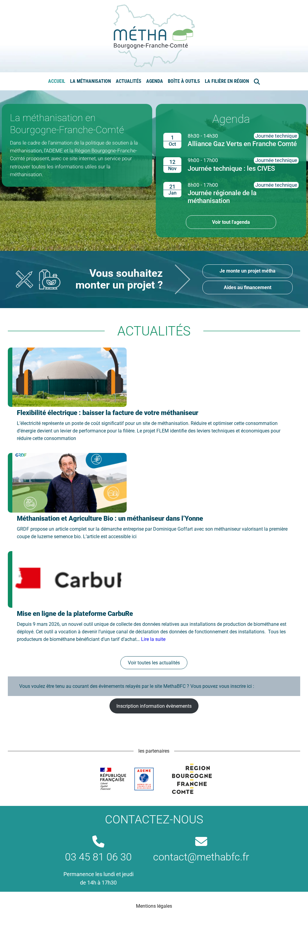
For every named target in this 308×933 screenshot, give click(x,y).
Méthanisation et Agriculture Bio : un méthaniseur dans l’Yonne (110, 518)
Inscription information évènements (154, 706)
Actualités (128, 81)
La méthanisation (90, 81)
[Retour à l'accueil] (154, 36)
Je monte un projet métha (248, 271)
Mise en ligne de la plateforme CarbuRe (75, 613)
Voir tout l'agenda (231, 222)
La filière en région (227, 81)
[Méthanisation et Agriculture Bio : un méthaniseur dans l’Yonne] (67, 483)
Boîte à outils (184, 81)
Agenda (154, 81)
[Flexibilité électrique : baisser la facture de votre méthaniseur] (67, 377)
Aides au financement (247, 287)
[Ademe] (126, 779)
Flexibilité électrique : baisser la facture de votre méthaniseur (107, 413)
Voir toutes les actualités (154, 663)
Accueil (56, 81)
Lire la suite (153, 639)
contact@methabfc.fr (201, 857)
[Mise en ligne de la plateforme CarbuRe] (64, 579)
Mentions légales (154, 906)
